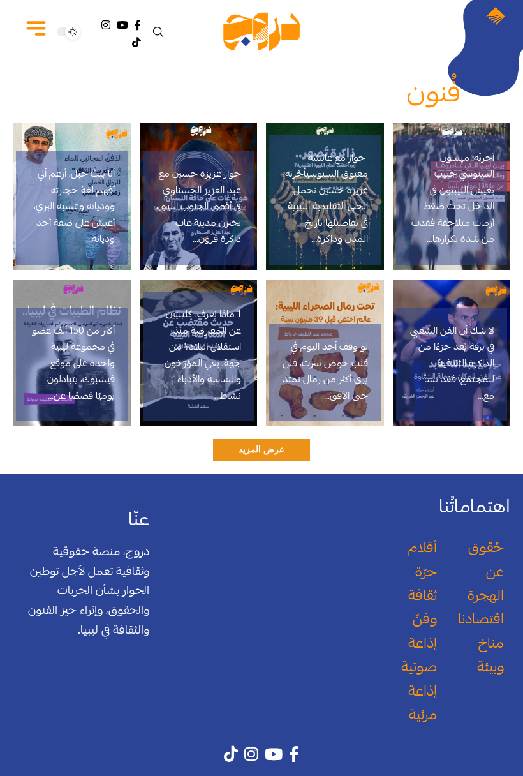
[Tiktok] (136, 42)
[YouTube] (122, 25)
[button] (159, 32)
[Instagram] (106, 25)
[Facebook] (137, 25)
